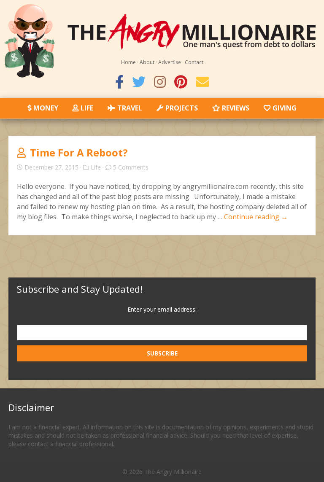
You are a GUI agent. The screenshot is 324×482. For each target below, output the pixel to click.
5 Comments (130, 167)
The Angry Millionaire (173, 472)
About (147, 62)
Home (128, 62)
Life (87, 108)
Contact (194, 62)
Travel (129, 108)
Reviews (235, 108)
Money (45, 108)
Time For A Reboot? (79, 152)
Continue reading (256, 216)
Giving (285, 108)
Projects (181, 108)
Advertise (169, 62)
